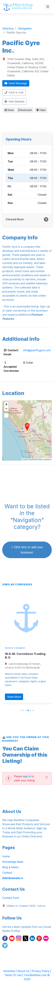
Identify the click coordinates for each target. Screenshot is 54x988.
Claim (42, 110)
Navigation (20, 648)
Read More (14, 696)
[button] (21, 710)
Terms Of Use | (14, 975)
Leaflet (24, 459)
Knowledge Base (12, 861)
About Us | (24, 971)
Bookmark (26, 110)
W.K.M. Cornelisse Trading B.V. (25, 655)
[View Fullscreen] (6, 415)
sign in (27, 776)
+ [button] (6, 404)
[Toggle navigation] (47, 6)
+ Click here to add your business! (27, 549)
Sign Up (41, 828)
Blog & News (10, 867)
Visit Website (16, 101)
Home (6, 856)
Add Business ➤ (12, 878)
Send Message (17, 83)
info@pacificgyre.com (37, 350)
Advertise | (10, 971)
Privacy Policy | (41, 971)
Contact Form (10, 897)
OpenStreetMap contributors (40, 459)
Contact (7, 872)
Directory (9, 648)
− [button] (6, 409)
